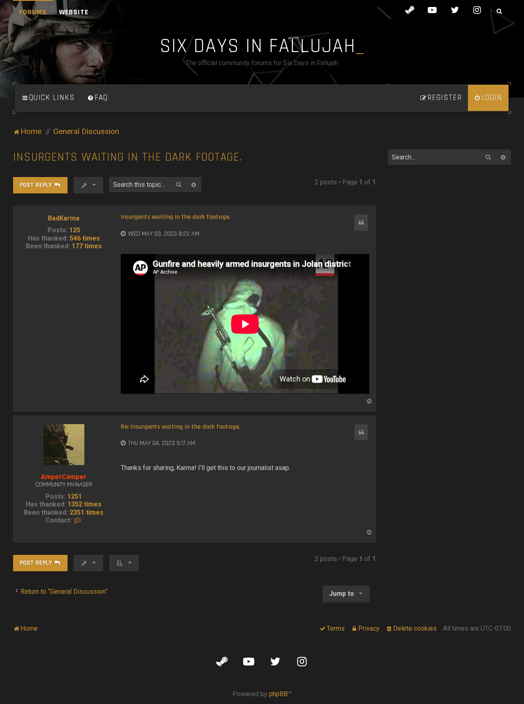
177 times (87, 246)
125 (74, 230)
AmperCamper (63, 477)
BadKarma (63, 218)
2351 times (87, 512)
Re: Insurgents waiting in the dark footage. (180, 427)
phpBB (278, 694)
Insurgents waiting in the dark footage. (127, 157)
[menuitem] (97, 98)
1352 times (85, 504)
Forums (33, 12)
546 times (85, 238)
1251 (74, 496)
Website (73, 12)
